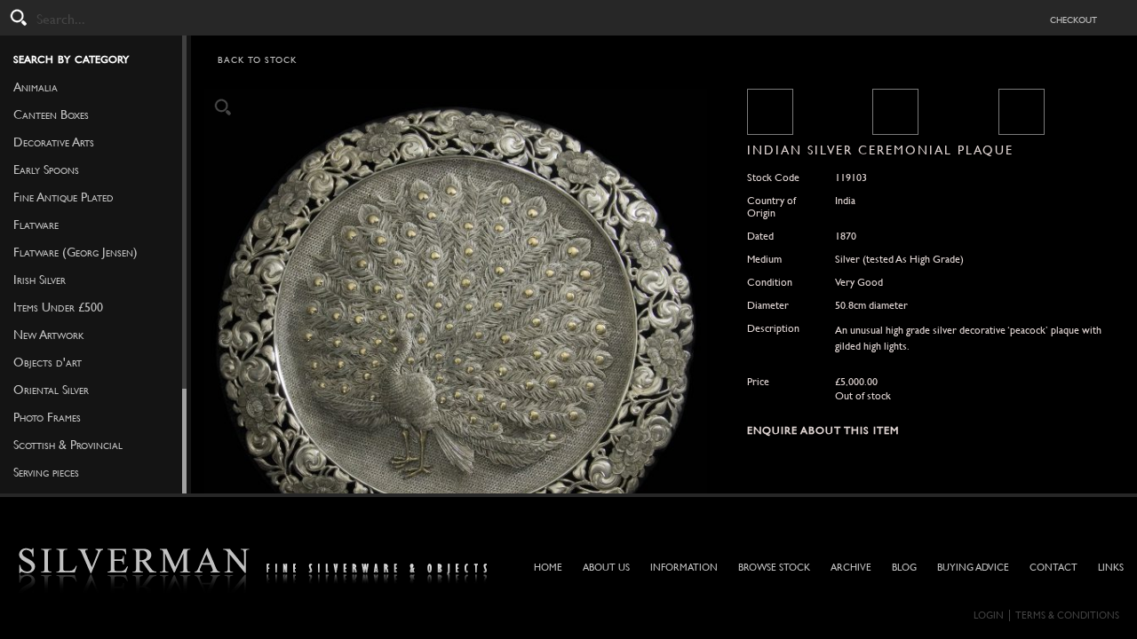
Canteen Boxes (51, 114)
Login (989, 615)
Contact (1053, 567)
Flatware (36, 224)
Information (684, 567)
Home (548, 567)
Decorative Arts (53, 142)
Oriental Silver (51, 390)
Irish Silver (39, 279)
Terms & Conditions (1067, 615)
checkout (1073, 19)
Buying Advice (973, 567)
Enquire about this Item (823, 430)
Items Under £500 (58, 307)
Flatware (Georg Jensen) (75, 252)
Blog (904, 567)
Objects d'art (47, 362)
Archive (851, 567)
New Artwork (48, 334)
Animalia (35, 87)
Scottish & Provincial (68, 445)
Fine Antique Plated (63, 197)
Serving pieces (46, 472)
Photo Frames (47, 417)
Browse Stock (774, 567)
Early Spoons (46, 169)
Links (1111, 567)
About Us (606, 567)
